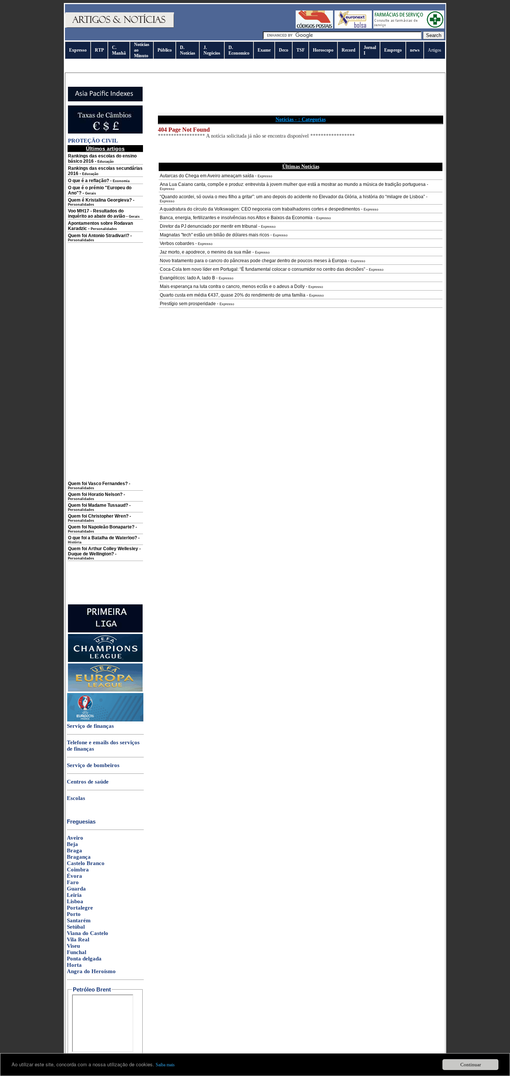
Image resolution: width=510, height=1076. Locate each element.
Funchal (76, 952)
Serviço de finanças (90, 726)
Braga (74, 850)
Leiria (74, 895)
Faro (73, 882)
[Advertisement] (105, 367)
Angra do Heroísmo (91, 971)
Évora (74, 876)
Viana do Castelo (87, 933)
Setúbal (76, 927)
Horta (74, 965)
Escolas (76, 798)
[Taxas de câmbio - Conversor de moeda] (105, 132)
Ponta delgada (84, 959)
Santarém (79, 920)
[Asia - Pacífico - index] (105, 99)
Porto (74, 914)
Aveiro (75, 838)
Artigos (434, 50)
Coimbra (78, 870)
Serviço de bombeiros (93, 765)
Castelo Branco (86, 863)
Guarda (76, 889)
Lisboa (75, 901)
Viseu (73, 946)
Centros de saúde (88, 782)
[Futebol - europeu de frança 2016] (105, 720)
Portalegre (80, 908)
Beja (72, 844)
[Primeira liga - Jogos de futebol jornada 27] (105, 631)
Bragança (79, 857)
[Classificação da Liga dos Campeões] (105, 660)
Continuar (470, 1064)
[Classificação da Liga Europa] (105, 690)
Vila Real (78, 939)
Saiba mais (165, 1064)
